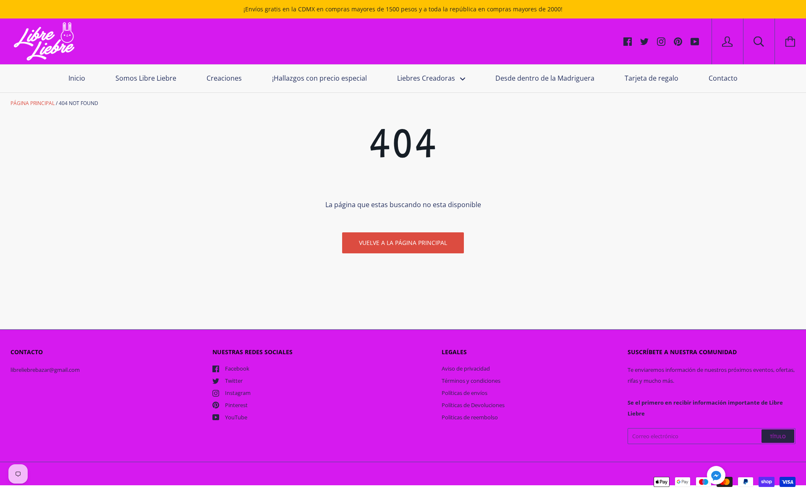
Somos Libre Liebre (145, 78)
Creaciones (224, 78)
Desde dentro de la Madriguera (544, 78)
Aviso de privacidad (466, 368)
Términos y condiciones (471, 380)
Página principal (32, 103)
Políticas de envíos (464, 393)
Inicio (76, 78)
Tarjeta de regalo (651, 78)
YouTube (236, 417)
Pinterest (236, 405)
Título (778, 436)
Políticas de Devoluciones (473, 405)
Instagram (238, 393)
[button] (716, 476)
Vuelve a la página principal (403, 243)
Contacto (723, 78)
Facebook (237, 368)
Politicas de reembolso (470, 417)
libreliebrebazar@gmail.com (45, 370)
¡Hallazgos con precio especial (319, 78)
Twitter (234, 380)
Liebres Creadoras (427, 78)
